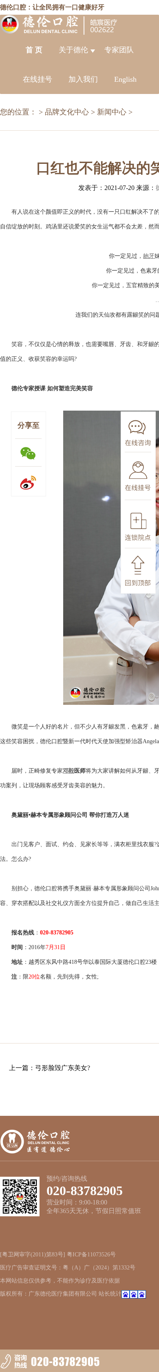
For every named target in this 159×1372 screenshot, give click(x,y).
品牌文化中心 (67, 112)
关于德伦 (73, 50)
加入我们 (83, 79)
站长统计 (110, 1294)
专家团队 (119, 50)
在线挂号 (37, 79)
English (125, 79)
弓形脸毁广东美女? (62, 1067)
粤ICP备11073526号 (91, 1254)
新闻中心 (111, 112)
